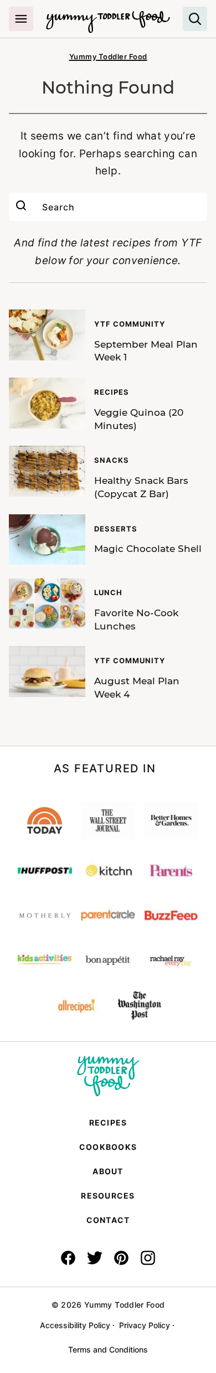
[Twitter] (95, 1258)
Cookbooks (108, 1147)
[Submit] (21, 207)
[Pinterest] (121, 1258)
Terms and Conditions (108, 1349)
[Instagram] (148, 1258)
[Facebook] (68, 1258)
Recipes (108, 1122)
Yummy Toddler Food (108, 56)
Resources (108, 1195)
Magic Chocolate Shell (148, 548)
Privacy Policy (144, 1325)
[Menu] (21, 19)
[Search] (195, 19)
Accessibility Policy (75, 1325)
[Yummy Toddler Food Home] (108, 16)
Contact (108, 1220)
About (107, 1171)
